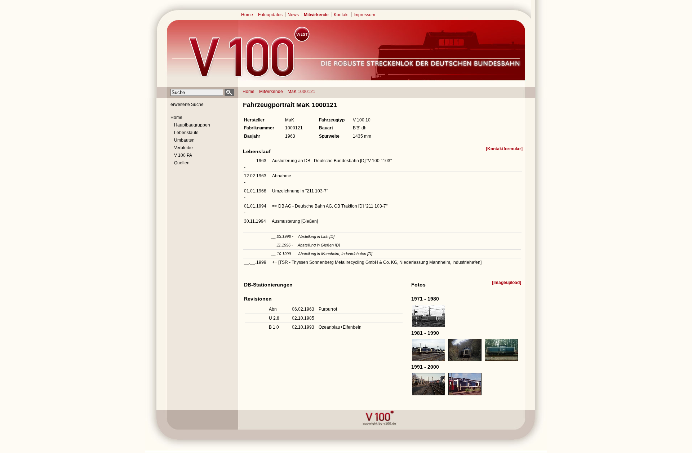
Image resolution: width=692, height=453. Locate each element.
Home (247, 14)
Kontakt (341, 14)
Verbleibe (183, 147)
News (293, 14)
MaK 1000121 (301, 91)
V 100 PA (183, 155)
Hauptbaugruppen (192, 125)
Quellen (182, 162)
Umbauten (184, 140)
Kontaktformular (504, 148)
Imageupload (506, 282)
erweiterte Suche (187, 104)
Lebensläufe (186, 132)
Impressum (364, 14)
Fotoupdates (270, 14)
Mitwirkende (316, 14)
